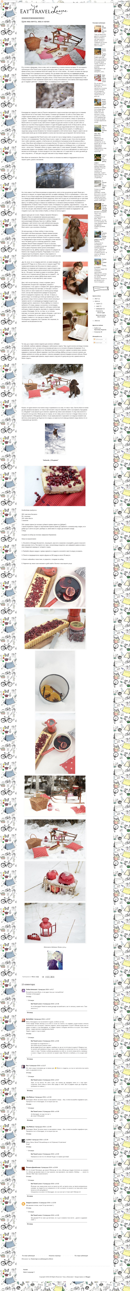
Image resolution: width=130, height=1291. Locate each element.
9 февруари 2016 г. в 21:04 (40, 1139)
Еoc (27, 1065)
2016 (96, 301)
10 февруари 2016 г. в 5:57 (50, 1080)
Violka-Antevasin (31, 989)
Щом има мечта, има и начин (104, 78)
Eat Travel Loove (36, 1004)
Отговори (31, 1000)
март (98, 306)
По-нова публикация (28, 1255)
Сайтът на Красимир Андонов (100, 328)
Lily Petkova (30, 1097)
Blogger (88, 1277)
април (98, 303)
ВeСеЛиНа (29, 1019)
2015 (96, 320)
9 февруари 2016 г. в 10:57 (42, 1019)
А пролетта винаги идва (100, 311)
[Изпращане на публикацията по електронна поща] (42, 976)
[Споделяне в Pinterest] (53, 977)
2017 (96, 298)
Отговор (28, 996)
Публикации (99, 339)
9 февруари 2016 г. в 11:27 (37, 1065)
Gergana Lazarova (32, 1202)
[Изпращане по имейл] (46, 977)
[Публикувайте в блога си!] (48, 977)
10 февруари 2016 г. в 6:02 (50, 1183)
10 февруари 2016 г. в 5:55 (50, 1041)
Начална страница (55, 1255)
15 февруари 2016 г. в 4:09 (50, 1215)
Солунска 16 (98, 332)
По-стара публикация (81, 1255)
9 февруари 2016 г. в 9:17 (46, 989)
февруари (99, 308)
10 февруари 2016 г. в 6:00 (50, 1154)
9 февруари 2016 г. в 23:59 (49, 1167)
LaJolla (28, 1139)
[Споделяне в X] (50, 977)
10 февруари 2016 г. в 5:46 (50, 1004)
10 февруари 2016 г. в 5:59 (50, 1111)
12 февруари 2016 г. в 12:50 (47, 1202)
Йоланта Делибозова (33, 1167)
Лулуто (24, 217)
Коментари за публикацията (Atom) (42, 1259)
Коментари (98, 342)
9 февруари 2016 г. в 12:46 (43, 1097)
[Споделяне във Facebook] (52, 977)
